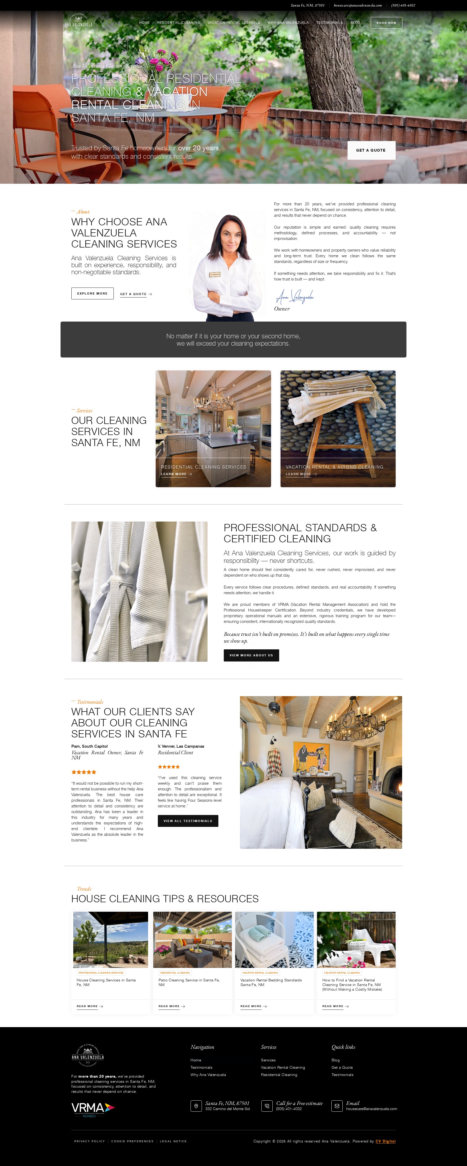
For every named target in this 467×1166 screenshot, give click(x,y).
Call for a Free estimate (299, 1103)
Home (144, 22)
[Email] (337, 1106)
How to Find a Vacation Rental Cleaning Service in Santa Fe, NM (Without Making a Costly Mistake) (352, 984)
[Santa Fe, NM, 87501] (196, 1106)
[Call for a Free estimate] (267, 1106)
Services (268, 1060)
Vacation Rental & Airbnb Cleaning (335, 466)
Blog (356, 22)
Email (352, 1103)
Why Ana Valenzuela (288, 22)
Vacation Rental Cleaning (234, 22)
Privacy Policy (89, 1141)
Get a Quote (342, 1067)
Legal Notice (173, 1141)
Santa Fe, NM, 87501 (227, 1103)
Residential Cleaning (178, 22)
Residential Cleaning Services (203, 466)
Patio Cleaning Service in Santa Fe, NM (189, 982)
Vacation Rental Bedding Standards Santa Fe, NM (271, 982)
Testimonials (329, 22)
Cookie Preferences (132, 1141)
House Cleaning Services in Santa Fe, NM (106, 982)
